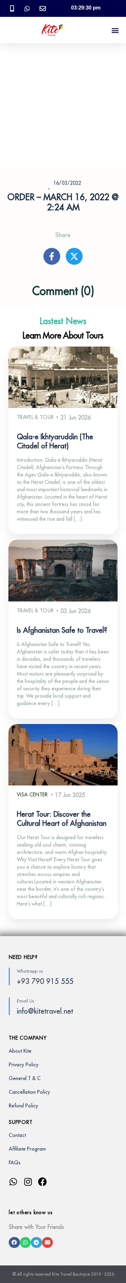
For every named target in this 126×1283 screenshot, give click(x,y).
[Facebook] (42, 1181)
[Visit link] (63, 1192)
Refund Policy (23, 1105)
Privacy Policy (23, 1064)
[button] (115, 30)
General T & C (25, 1078)
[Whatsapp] (13, 1181)
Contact (17, 1135)
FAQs (15, 1162)
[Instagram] (27, 1181)
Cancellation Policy (29, 1092)
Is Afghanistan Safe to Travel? (62, 630)
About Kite (20, 1050)
